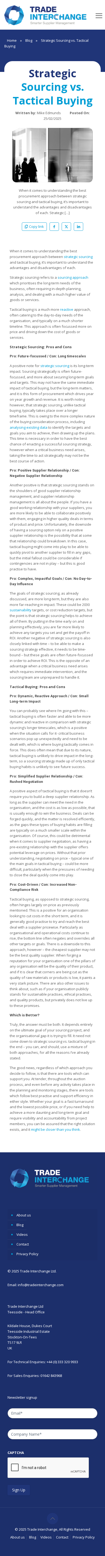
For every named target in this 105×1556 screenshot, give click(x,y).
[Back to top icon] (52, 1518)
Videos (22, 1234)
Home (12, 40)
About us (23, 1215)
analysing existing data (28, 427)
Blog (28, 40)
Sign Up (18, 1489)
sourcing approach (73, 277)
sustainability (21, 610)
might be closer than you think (55, 1129)
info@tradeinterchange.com (41, 1284)
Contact (22, 1244)
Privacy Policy (27, 1253)
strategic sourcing (78, 256)
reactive (66, 309)
